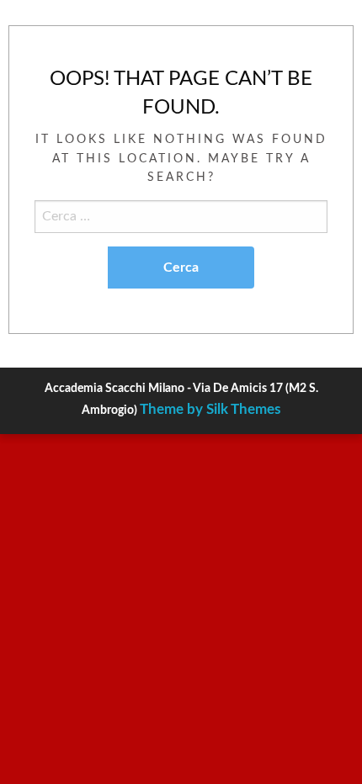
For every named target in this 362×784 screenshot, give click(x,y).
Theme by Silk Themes (210, 409)
